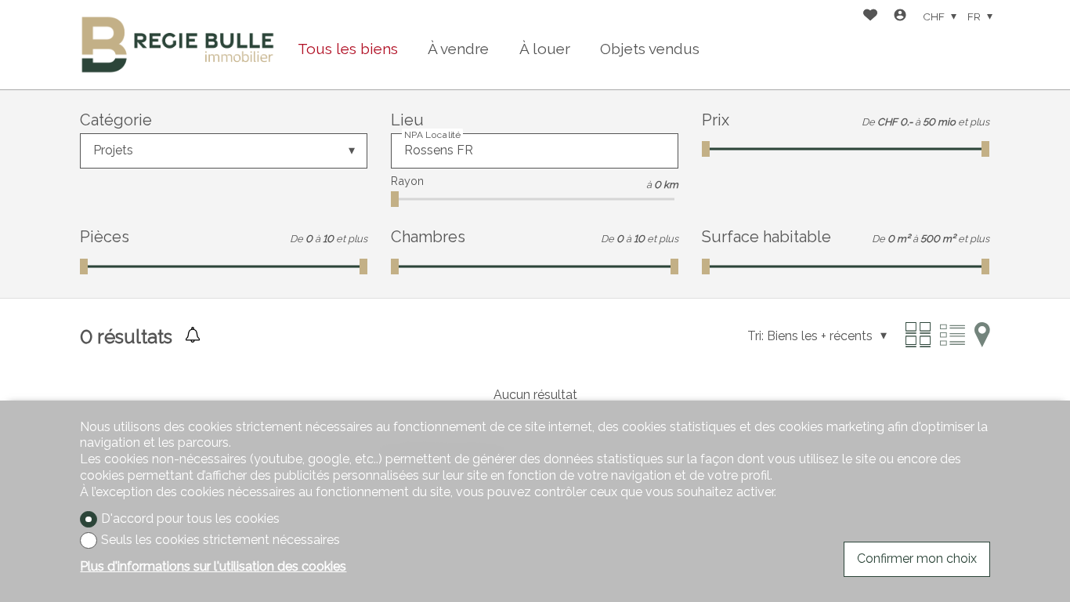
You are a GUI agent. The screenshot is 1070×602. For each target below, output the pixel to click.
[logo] (177, 45)
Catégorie (116, 120)
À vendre (458, 48)
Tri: (755, 335)
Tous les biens (348, 48)
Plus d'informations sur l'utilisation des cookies (213, 566)
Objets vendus (649, 48)
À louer (544, 48)
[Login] (900, 17)
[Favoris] (870, 17)
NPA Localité (432, 134)
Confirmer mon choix (917, 558)
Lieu (407, 120)
